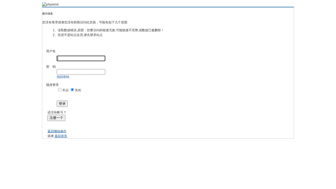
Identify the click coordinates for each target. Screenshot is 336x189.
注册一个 (56, 118)
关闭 (78, 90)
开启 (65, 90)
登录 (62, 104)
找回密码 (63, 77)
